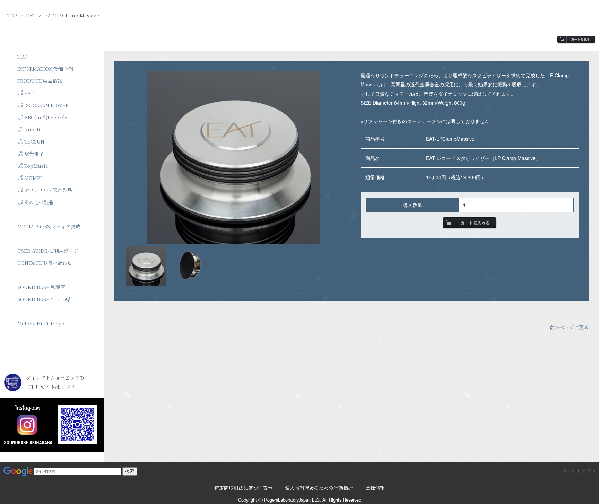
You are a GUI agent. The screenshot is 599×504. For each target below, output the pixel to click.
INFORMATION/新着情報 (45, 68)
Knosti (32, 129)
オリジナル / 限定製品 (48, 189)
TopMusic (36, 165)
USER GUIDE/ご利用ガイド (47, 250)
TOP (12, 15)
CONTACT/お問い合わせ (44, 262)
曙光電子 (34, 153)
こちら (68, 386)
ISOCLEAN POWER (46, 105)
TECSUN (34, 141)
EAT (30, 15)
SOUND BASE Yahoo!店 (44, 299)
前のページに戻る (569, 327)
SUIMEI (33, 177)
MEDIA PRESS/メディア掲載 (48, 226)
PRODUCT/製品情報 (39, 80)
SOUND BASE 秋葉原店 (43, 287)
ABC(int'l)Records (45, 117)
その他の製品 (38, 202)
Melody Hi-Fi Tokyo (40, 323)
